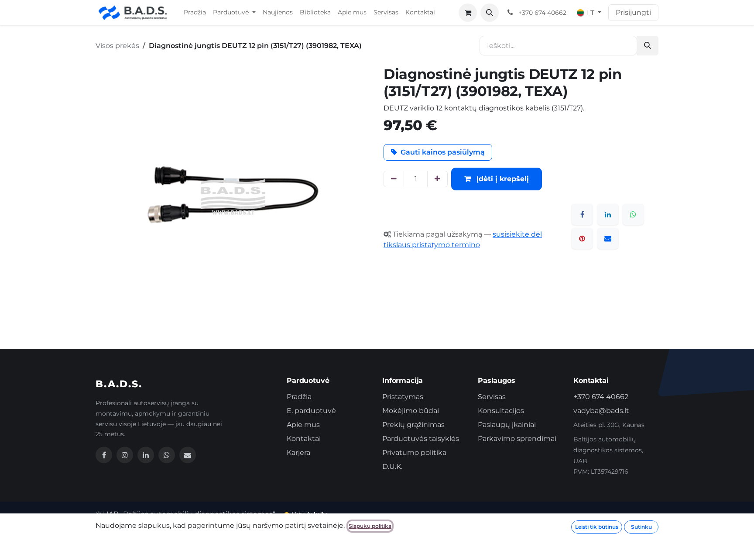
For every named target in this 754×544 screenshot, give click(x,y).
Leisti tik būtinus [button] (596, 526)
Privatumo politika (414, 452)
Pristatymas (402, 397)
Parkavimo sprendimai (517, 438)
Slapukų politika (370, 526)
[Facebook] (582, 214)
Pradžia (299, 397)
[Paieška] (647, 45)
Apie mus (303, 424)
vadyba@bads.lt (601, 410)
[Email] (187, 455)
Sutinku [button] (641, 526)
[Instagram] (125, 455)
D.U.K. (392, 466)
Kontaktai (304, 438)
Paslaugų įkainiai (507, 424)
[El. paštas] (607, 238)
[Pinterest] (582, 238)
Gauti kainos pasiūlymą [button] (443, 152)
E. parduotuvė (311, 410)
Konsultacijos (501, 410)
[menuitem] (194, 12)
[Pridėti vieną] (437, 179)
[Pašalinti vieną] (394, 179)
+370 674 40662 (600, 397)
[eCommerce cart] (468, 12)
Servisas (492, 397)
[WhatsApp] (633, 214)
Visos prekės (117, 45)
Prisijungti (633, 12)
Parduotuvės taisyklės (420, 438)
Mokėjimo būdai (410, 410)
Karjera (298, 452)
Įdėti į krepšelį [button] (501, 179)
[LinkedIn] (607, 214)
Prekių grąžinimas (413, 424)
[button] (489, 12)
